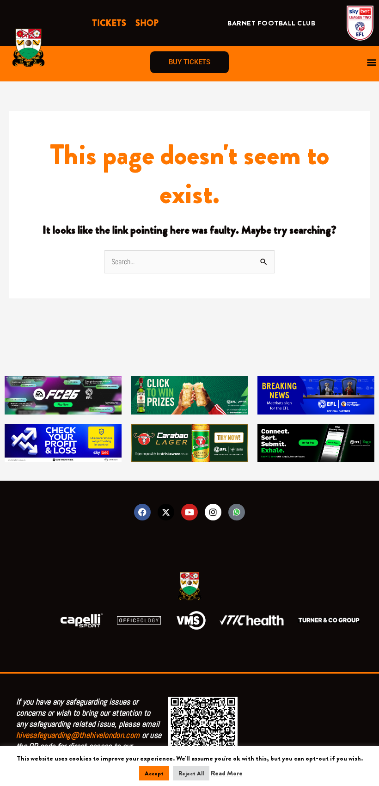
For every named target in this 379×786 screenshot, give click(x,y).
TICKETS (109, 23)
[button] (371, 62)
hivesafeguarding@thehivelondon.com (78, 735)
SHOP (147, 23)
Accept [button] (154, 773)
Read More (227, 773)
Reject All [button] (191, 773)
